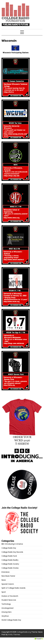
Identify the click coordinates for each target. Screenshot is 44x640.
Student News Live (8, 600)
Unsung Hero (6, 612)
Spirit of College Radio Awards (13, 588)
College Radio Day (8, 548)
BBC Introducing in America (12, 544)
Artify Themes (14, 634)
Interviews (5, 572)
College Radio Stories (10, 568)
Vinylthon (5, 616)
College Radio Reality (9, 560)
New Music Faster (8, 576)
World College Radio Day (11, 620)
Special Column (7, 584)
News (3, 580)
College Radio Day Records (12, 552)
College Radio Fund (9, 556)
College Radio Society (10, 564)
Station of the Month (9, 596)
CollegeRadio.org (24, 632)
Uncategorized (7, 608)
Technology (6, 604)
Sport (3, 592)
